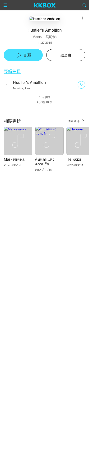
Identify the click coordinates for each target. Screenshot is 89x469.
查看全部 (74, 121)
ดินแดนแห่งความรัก (44, 161)
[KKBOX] (45, 5)
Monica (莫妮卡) (45, 36)
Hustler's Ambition (29, 82)
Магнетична (14, 159)
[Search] (84, 5)
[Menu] (5, 5)
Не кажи (73, 159)
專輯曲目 (12, 71)
